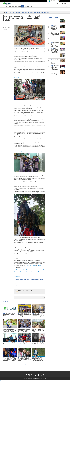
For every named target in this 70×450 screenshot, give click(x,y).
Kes (28, 12)
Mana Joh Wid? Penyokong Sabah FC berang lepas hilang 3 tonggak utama (24, 345)
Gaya (13, 12)
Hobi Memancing (16, 279)
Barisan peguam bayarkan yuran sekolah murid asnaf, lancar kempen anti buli (24, 315)
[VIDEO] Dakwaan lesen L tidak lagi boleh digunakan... (54, 51)
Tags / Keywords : (17, 278)
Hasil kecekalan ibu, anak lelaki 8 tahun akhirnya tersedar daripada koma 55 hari (24, 330)
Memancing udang (30, 279)
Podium (35, 12)
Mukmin (19, 6)
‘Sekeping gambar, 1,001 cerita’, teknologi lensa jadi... (55, 45)
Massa (23, 12)
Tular (26, 12)
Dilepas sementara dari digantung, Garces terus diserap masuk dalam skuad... (38, 359)
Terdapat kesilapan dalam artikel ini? (22, 296)
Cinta (10, 12)
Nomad (48, 12)
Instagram (34, 265)
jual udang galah (27, 280)
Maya (6, 6)
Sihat (45, 12)
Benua (13, 6)
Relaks (23, 6)
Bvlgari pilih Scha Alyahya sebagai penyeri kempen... (54, 74)
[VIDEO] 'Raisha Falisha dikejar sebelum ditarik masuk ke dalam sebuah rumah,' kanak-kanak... (9, 359)
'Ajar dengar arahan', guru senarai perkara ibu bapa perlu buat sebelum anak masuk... (9, 330)
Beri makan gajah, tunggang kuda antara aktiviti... (54, 28)
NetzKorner (27, 6)
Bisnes (31, 12)
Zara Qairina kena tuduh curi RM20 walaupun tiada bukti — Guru (38, 345)
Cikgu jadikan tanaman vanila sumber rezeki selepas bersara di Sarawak (38, 330)
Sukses (19, 12)
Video (31, 6)
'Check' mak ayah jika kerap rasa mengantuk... (54, 62)
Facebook (30, 265)
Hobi (42, 12)
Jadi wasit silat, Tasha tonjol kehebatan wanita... (55, 68)
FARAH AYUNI (7, 22)
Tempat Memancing (23, 279)
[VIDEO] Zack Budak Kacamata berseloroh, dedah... (55, 40)
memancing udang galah (20, 280)
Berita (10, 6)
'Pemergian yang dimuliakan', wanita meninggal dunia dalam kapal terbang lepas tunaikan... (38, 315)
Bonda (7, 12)
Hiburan (38, 12)
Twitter (27, 265)
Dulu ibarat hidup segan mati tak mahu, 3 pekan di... (54, 22)
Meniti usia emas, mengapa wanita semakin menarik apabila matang (24, 359)
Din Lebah (40, 279)
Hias (16, 12)
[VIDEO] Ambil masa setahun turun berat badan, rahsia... (55, 57)
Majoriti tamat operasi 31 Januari (8, 315)
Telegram (39, 265)
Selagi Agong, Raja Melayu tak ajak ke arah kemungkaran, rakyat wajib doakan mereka (29, 269)
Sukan (16, 6)
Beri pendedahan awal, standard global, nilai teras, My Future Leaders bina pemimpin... (9, 345)
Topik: (15, 283)
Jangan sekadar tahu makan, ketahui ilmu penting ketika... (55, 34)
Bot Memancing (35, 279)
